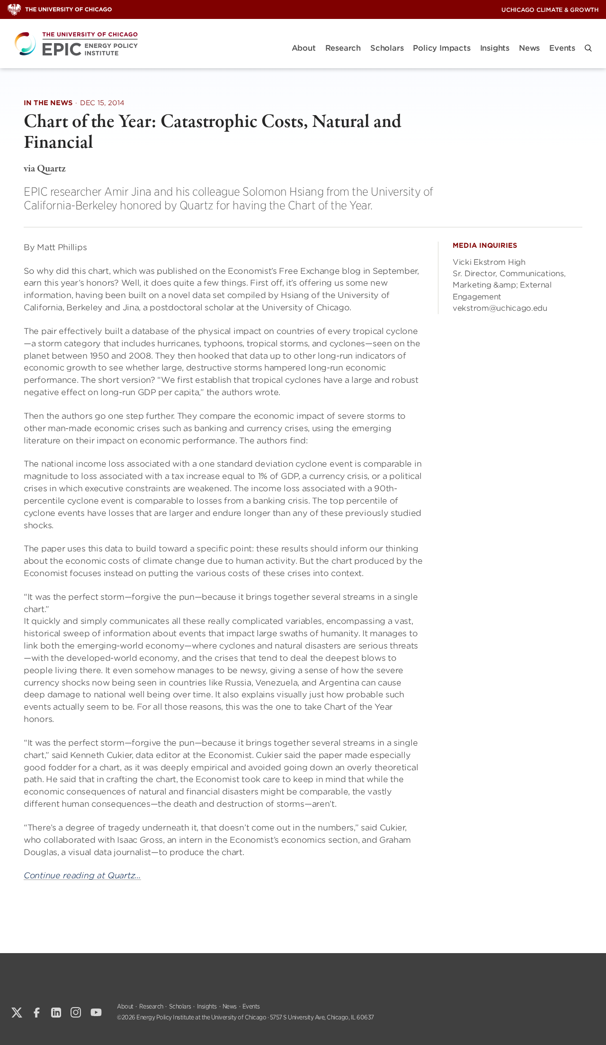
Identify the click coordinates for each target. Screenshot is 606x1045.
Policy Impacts (441, 48)
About (304, 48)
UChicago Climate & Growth (550, 9)
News (529, 48)
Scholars (386, 48)
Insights (494, 48)
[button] (588, 48)
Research (343, 48)
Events (562, 48)
